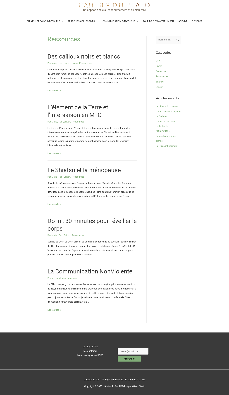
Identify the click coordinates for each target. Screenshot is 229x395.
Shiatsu (160, 81)
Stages (159, 87)
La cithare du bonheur (167, 106)
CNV (158, 60)
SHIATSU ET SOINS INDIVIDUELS (43, 21)
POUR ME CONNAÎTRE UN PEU (158, 21)
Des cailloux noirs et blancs (84, 56)
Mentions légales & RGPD (90, 355)
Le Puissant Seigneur (166, 146)
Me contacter (90, 351)
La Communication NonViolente (90, 271)
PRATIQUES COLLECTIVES (81, 21)
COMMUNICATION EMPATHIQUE (119, 21)
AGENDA (182, 21)
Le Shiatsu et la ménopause (84, 170)
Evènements (162, 71)
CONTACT (197, 21)
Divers (75, 63)
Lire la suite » (54, 90)
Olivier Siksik (138, 386)
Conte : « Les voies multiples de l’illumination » (165, 126)
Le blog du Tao (90, 346)
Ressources (85, 63)
